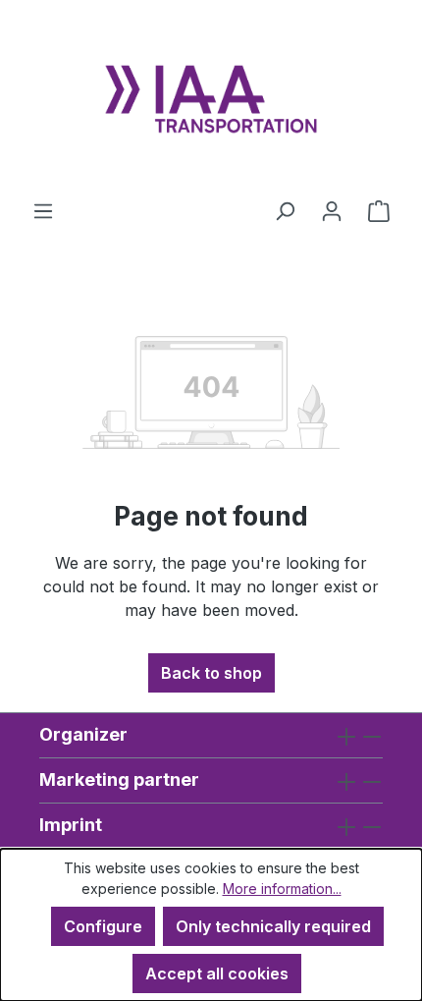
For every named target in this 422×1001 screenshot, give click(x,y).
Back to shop (211, 673)
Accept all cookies (217, 973)
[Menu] (43, 210)
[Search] (284, 210)
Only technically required (273, 926)
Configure (103, 926)
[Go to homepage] (211, 99)
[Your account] (331, 210)
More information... (282, 888)
